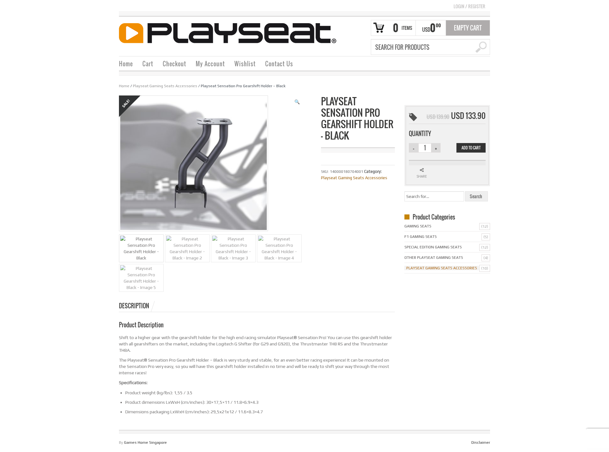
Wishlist (245, 64)
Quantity (420, 133)
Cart (147, 64)
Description (134, 306)
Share (421, 176)
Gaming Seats (417, 226)
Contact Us (279, 64)
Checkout (174, 64)
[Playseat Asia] (227, 32)
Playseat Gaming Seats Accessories (165, 86)
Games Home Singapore (145, 442)
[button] (297, 102)
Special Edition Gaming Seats (433, 247)
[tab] (137, 306)
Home (126, 64)
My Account (210, 64)
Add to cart (471, 147)
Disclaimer (480, 442)
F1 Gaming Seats (420, 236)
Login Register (469, 6)
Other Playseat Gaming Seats (433, 257)
